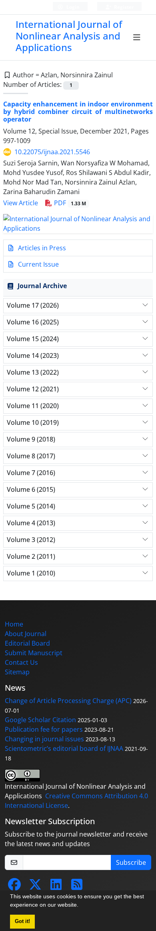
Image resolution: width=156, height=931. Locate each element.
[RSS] (76, 886)
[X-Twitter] (35, 886)
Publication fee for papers (44, 729)
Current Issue (37, 264)
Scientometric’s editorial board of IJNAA (64, 748)
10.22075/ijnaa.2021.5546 (52, 151)
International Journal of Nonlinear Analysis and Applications (69, 36)
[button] (81, 906)
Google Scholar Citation (40, 719)
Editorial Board (27, 643)
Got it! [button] (22, 921)
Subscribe (131, 862)
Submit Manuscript (33, 652)
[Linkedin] (56, 886)
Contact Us (21, 662)
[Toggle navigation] (137, 37)
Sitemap (17, 672)
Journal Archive (42, 285)
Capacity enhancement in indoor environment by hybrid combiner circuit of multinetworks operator (78, 112)
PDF (69, 202)
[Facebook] (14, 886)
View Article (20, 202)
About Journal (25, 633)
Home (14, 624)
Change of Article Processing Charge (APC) (68, 700)
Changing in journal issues (44, 739)
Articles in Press (41, 248)
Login (72, 7)
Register (123, 7)
